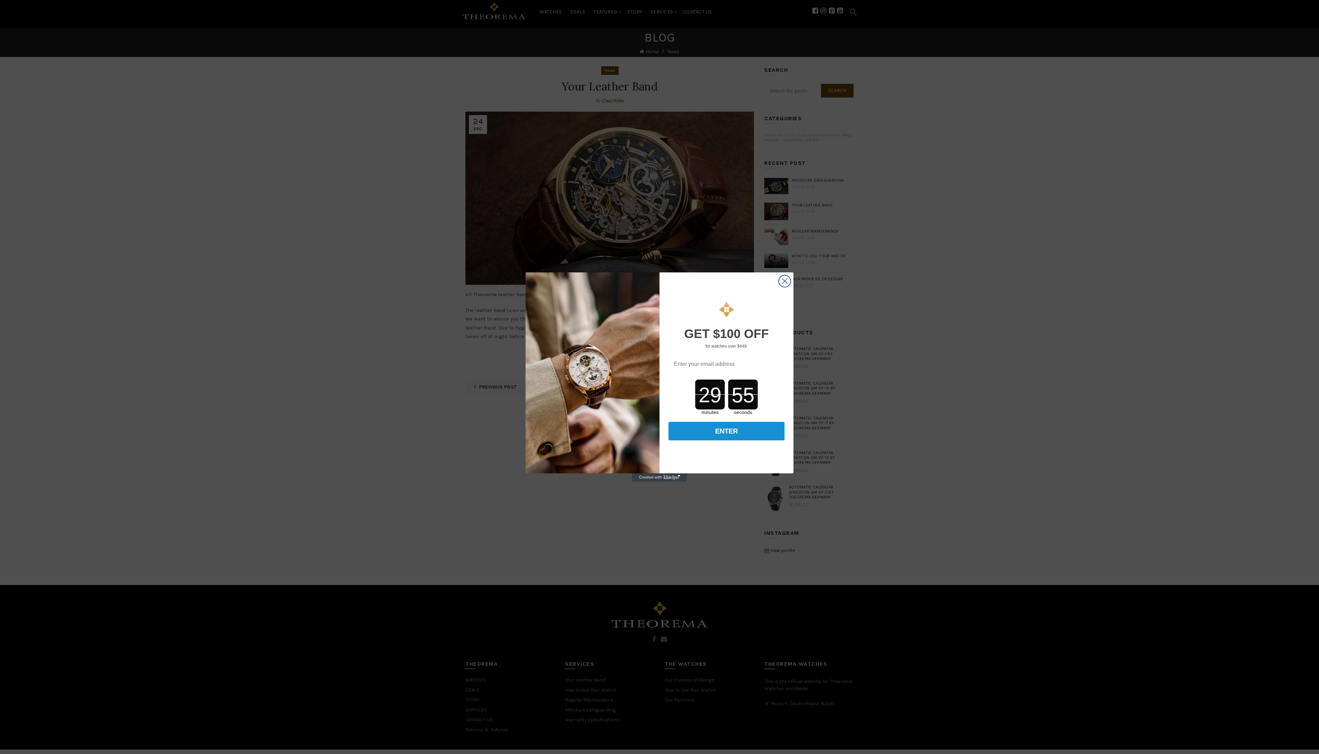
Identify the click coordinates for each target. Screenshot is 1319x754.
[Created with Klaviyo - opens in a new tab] (659, 477)
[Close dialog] (785, 281)
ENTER (726, 431)
